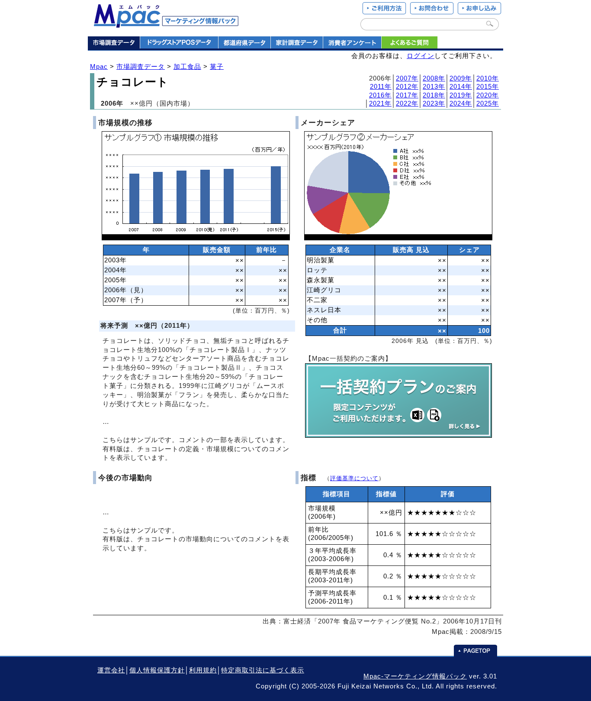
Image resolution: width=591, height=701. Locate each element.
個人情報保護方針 (157, 670)
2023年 (434, 103)
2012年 (407, 86)
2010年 (487, 78)
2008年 (434, 78)
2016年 (380, 95)
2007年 (407, 78)
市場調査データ (140, 66)
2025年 (487, 103)
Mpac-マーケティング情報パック (415, 676)
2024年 (461, 103)
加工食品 (187, 66)
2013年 (434, 86)
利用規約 (203, 670)
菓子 (217, 66)
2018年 (434, 95)
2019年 (461, 95)
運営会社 (111, 670)
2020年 (487, 95)
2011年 (381, 86)
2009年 (461, 78)
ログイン (420, 55)
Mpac (99, 66)
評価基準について (354, 478)
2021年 (380, 103)
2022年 (407, 103)
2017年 (407, 95)
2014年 (461, 86)
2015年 (487, 86)
